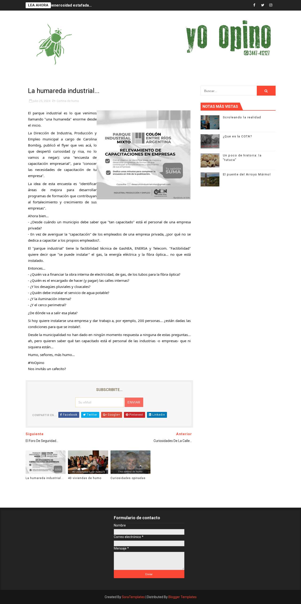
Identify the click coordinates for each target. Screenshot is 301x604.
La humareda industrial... (45, 478)
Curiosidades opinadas (128, 478)
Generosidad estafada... (70, 5)
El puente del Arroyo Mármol (247, 174)
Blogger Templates (182, 597)
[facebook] (254, 5)
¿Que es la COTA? (237, 136)
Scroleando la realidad (242, 117)
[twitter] (262, 5)
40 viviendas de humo (84, 478)
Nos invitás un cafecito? (47, 368)
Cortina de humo (68, 101)
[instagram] (270, 5)
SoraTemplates (133, 597)
